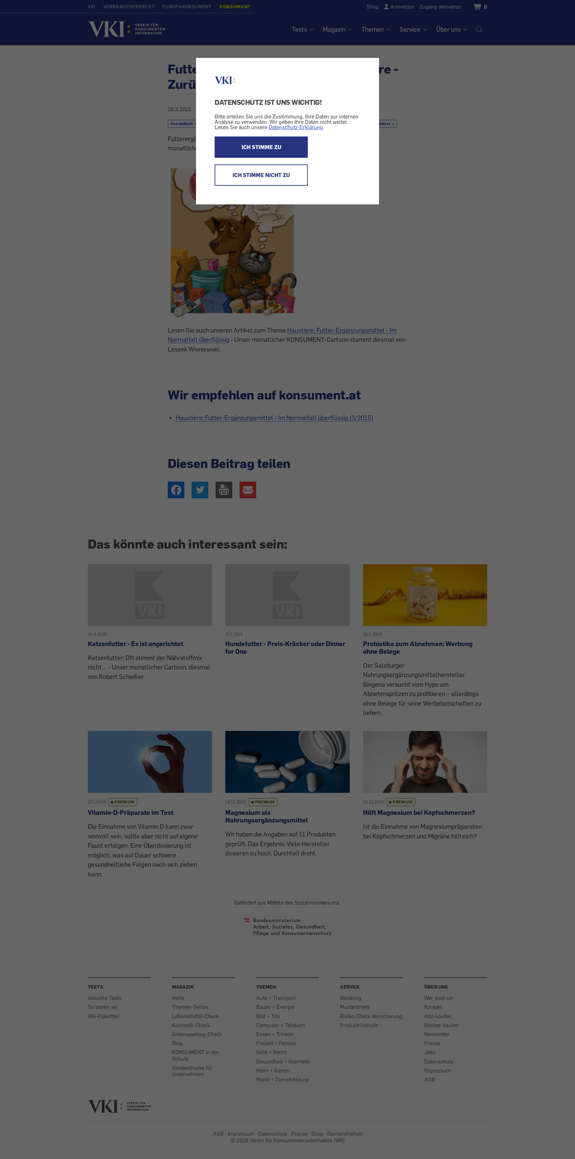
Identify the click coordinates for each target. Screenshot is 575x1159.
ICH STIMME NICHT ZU (261, 175)
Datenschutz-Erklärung (296, 127)
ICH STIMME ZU (261, 147)
